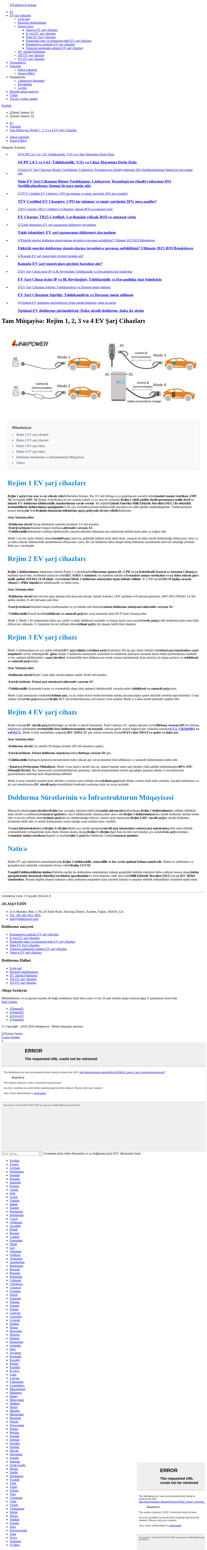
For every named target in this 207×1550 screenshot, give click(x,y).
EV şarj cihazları (20, 15)
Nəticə (20, 463)
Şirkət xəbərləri (27, 69)
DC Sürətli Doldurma (31, 51)
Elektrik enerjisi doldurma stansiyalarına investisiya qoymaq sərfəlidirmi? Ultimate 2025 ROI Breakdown (105, 248)
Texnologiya (18, 62)
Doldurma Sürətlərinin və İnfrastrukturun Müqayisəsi (50, 457)
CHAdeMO (186, 729)
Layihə (22, 88)
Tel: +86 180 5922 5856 (25, 915)
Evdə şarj (24, 19)
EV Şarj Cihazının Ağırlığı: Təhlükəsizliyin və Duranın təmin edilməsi (75, 295)
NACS (15, 732)
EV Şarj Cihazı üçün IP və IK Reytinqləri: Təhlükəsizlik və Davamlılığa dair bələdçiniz (90, 279)
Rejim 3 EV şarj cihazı (30, 446)
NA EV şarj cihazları (31, 59)
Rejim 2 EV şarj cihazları (32, 440)
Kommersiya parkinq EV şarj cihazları (50, 44)
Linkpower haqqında (31, 80)
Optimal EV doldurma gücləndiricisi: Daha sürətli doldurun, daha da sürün (81, 310)
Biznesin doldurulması (32, 22)
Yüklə (14, 95)
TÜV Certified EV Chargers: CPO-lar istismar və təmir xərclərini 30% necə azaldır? (87, 201)
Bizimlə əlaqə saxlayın (24, 91)
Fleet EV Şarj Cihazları (41, 37)
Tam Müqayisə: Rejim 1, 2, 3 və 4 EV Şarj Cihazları (43, 130)
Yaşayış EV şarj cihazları (42, 30)
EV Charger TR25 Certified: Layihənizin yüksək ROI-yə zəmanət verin (77, 217)
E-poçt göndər (11, 1037)
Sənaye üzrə (25, 26)
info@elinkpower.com (24, 919)
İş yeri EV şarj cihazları (41, 33)
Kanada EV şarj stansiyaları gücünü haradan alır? (60, 264)
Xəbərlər (15, 66)
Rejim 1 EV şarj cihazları (32, 434)
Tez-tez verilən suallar (24, 98)
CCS (173, 729)
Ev (11, 11)
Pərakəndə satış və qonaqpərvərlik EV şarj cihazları (58, 40)
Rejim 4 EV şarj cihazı (30, 451)
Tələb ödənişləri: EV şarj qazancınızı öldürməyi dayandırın (67, 232)
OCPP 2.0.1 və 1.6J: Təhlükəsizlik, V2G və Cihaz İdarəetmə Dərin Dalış (77, 162)
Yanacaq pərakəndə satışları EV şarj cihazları (54, 48)
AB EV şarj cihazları (31, 55)
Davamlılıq (25, 84)
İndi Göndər (9, 1002)
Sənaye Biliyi (26, 73)
